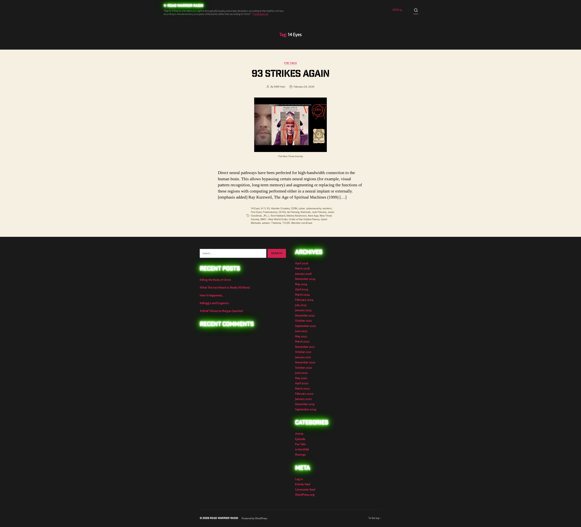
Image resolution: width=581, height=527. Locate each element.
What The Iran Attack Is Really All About (225, 287)
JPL (265, 215)
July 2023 (301, 305)
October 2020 (303, 368)
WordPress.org (305, 495)
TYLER (286, 222)
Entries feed (302, 484)
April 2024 (301, 289)
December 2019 (304, 404)
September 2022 (305, 326)
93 (268, 208)
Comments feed (305, 489)
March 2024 (302, 295)
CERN (294, 208)
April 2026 (301, 263)
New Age (313, 215)
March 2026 (302, 268)
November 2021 (305, 347)
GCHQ (282, 212)
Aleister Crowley (280, 208)
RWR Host (279, 86)
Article (299, 434)
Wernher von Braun (301, 222)
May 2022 (301, 336)
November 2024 (305, 279)
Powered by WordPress (254, 518)
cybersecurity (313, 208)
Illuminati (305, 212)
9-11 (263, 208)
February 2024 (304, 300)
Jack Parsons (319, 212)
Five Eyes (256, 212)
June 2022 (301, 331)
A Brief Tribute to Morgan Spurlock (221, 311)
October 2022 (303, 321)
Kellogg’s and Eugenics (214, 303)
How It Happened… (212, 295)
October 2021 (303, 352)
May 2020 (301, 378)
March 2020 (302, 388)
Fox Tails (290, 63)
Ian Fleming (293, 212)
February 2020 (304, 394)
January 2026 (303, 274)
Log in (299, 479)
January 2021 (303, 357)
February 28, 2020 (304, 86)
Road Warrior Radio (185, 6)
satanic (266, 222)
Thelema (276, 222)
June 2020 (301, 373)
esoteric (327, 208)
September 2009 (305, 409)
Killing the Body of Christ (215, 280)
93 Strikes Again (290, 75)
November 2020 (305, 362)
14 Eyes (255, 208)
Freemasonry (270, 212)
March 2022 (302, 341)
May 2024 (301, 284)
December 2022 (305, 315)
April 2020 (301, 383)
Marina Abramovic (297, 215)
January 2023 (303, 310)
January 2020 (303, 399)
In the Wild (302, 449)
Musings (300, 455)
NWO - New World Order (274, 219)
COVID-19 (397, 9)
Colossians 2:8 (260, 14)
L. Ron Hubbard (276, 215)
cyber (301, 208)
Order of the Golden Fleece (304, 219)
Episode (300, 439)
